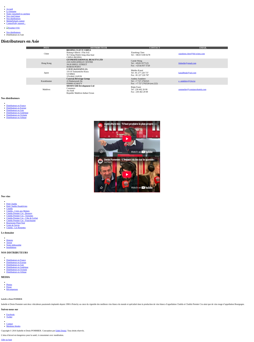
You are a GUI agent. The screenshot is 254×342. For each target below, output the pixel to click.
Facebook (10, 314)
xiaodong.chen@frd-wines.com (191, 54)
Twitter (9, 317)
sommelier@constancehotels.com (192, 89)
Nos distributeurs (13, 32)
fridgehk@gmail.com (187, 63)
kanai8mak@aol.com (187, 73)
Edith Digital (61, 331)
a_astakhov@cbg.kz (186, 81)
